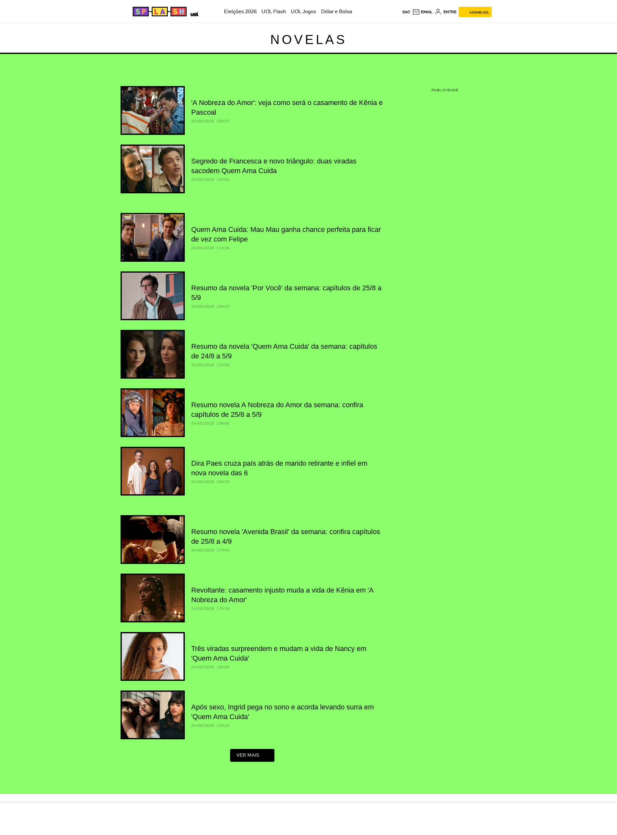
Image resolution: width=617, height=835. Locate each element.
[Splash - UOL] (159, 11)
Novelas (308, 39)
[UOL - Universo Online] (193, 13)
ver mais (248, 755)
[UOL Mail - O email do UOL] (422, 12)
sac (406, 12)
